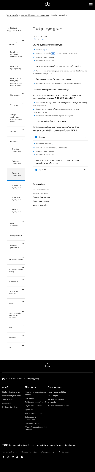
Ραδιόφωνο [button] (12, 337)
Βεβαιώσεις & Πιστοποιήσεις (30, 418)
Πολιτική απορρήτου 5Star (58, 406)
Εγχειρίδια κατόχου (33, 423)
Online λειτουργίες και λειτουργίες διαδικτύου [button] (14, 315)
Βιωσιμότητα (53, 396)
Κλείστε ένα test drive (11, 392)
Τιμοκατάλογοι (8, 399)
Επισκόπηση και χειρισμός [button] (13, 43)
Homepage (3, 379)
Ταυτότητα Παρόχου (10, 452)
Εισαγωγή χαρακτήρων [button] (14, 246)
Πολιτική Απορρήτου (48, 452)
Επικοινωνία (7, 403)
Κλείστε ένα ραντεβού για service (35, 393)
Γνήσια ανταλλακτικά (33, 406)
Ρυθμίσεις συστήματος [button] (15, 259)
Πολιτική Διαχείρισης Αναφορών (56, 400)
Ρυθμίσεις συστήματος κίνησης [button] (15, 270)
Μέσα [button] (10, 328)
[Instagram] (17, 456)
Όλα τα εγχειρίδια (12, 15)
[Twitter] (8, 456)
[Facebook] (3, 456)
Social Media (64, 452)
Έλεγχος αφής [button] (14, 95)
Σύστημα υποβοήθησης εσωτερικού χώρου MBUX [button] (16, 118)
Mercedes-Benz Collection (35, 413)
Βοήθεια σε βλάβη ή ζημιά (35, 402)
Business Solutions (9, 407)
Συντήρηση (29, 398)
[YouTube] (12, 456)
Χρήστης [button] (13, 131)
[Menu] (91, 5)
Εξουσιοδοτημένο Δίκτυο (12, 396)
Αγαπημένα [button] (14, 141)
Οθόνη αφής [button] (14, 105)
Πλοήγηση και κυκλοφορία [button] (13, 292)
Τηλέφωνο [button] (11, 303)
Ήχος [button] (10, 347)
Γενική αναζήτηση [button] (16, 235)
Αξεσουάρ (29, 409)
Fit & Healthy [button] (13, 281)
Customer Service (15, 379)
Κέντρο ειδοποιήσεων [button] (14, 224)
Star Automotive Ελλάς (57, 392)
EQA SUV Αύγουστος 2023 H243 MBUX (35, 15)
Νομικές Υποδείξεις (29, 452)
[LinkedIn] (21, 456)
